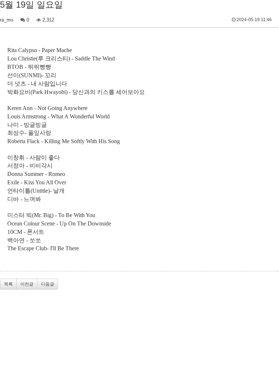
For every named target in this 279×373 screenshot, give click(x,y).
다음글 (47, 284)
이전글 (26, 284)
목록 (8, 284)
